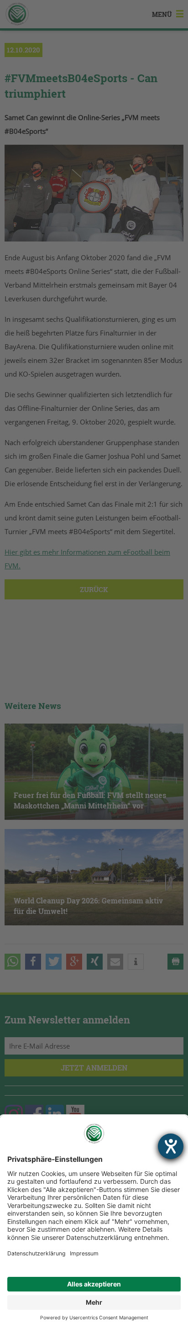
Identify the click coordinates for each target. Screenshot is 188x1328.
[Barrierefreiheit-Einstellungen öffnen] (170, 1146)
